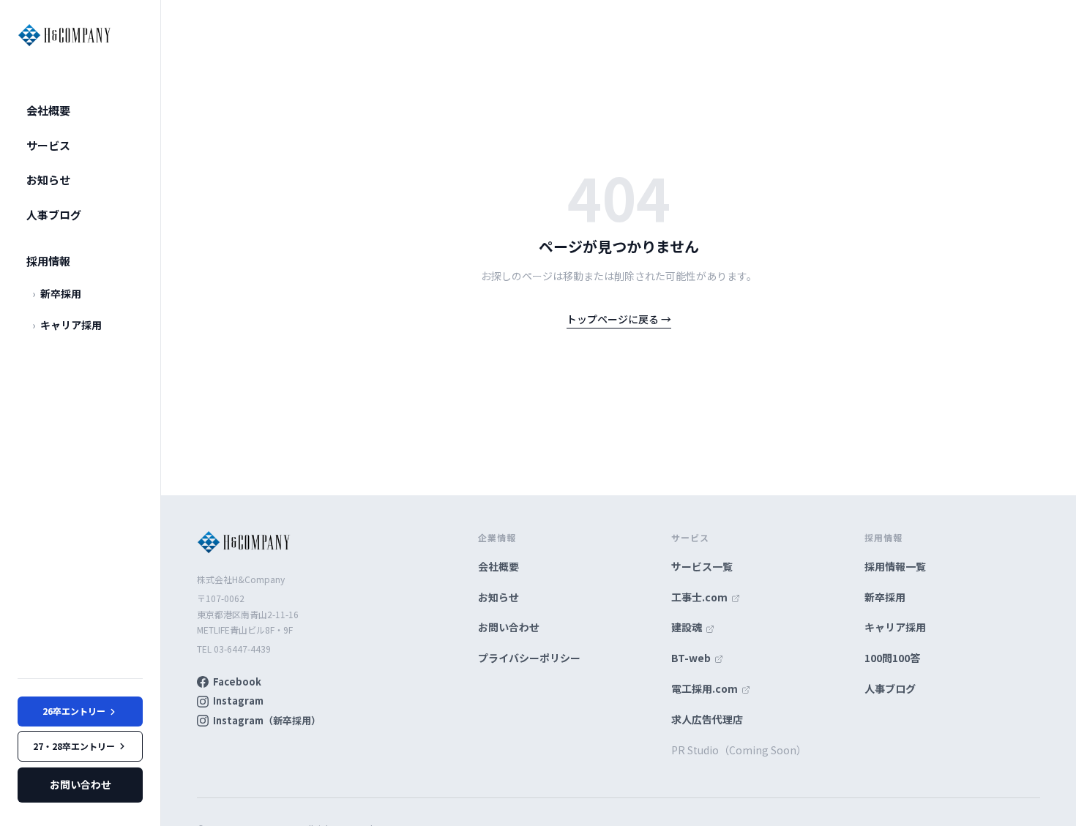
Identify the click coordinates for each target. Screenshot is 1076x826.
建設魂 (687, 627)
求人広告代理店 (707, 719)
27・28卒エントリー (74, 746)
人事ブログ (53, 214)
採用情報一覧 (895, 566)
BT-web (692, 657)
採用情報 (48, 261)
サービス (48, 145)
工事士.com (700, 597)
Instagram (238, 700)
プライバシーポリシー (529, 657)
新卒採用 (56, 293)
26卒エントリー (73, 711)
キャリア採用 (67, 325)
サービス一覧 (702, 566)
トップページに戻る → (619, 319)
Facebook (237, 681)
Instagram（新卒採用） (267, 720)
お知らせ (48, 179)
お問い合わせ (80, 784)
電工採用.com (705, 688)
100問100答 (892, 657)
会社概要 (48, 110)
